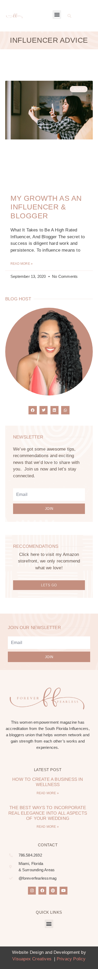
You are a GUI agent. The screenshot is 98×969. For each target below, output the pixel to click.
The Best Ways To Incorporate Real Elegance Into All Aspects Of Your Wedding (47, 813)
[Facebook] (42, 891)
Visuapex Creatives (32, 958)
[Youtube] (63, 891)
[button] (57, 14)
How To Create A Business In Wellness (47, 782)
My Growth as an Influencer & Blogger (46, 207)
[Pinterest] (53, 891)
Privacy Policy (71, 958)
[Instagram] (32, 891)
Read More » (21, 263)
